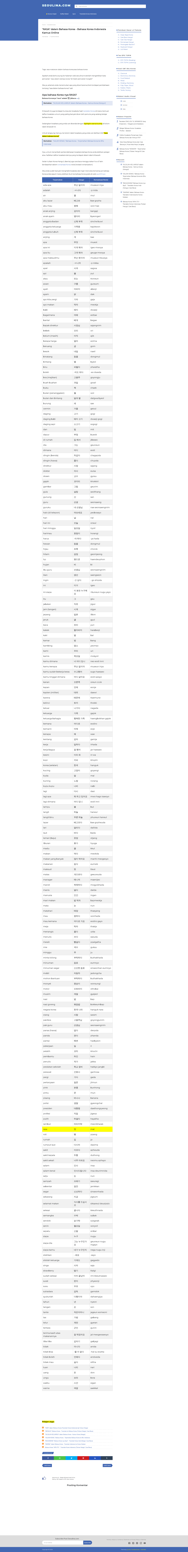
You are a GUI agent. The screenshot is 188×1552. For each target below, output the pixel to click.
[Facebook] (129, 1543)
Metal (122, 81)
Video (124, 109)
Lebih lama (107, 1465)
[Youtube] (144, 1543)
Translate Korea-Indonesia (88, 14)
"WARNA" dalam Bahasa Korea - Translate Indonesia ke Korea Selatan (65, 1444)
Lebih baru (47, 1465)
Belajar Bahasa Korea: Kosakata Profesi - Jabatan (130, 129)
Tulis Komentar (54, 36)
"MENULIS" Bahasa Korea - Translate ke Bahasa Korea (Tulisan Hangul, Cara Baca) (69, 1431)
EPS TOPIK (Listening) (128, 62)
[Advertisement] (77, 52)
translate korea (48, 1453)
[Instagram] (141, 1543)
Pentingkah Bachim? (127, 44)
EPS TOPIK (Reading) (127, 60)
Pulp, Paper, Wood (126, 85)
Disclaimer (127, 1539)
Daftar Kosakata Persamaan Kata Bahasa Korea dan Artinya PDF (131, 136)
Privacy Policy (135, 1539)
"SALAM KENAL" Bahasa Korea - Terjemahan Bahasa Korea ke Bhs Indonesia (67, 1437)
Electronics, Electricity (127, 76)
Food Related (125, 78)
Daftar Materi (64, 14)
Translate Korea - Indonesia (138, 1549)
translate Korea (89, 111)
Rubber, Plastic (125, 88)
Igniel (128, 1549)
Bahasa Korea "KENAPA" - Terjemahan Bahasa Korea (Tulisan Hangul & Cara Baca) (133, 151)
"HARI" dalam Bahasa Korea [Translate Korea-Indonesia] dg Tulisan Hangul (66, 1428)
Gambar (124, 105)
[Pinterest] (137, 1543)
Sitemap (143, 1539)
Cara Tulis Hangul (126, 40)
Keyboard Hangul (126, 47)
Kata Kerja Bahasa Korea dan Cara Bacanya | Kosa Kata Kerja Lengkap (132, 143)
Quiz (74, 14)
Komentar (45, 36)
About (113, 1539)
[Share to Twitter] (71, 1458)
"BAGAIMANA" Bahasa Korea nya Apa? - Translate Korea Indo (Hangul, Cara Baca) (69, 1441)
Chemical (123, 73)
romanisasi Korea (64, 165)
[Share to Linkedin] (95, 1458)
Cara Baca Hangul (126, 37)
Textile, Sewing (125, 90)
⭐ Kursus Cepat (51, 14)
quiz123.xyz (100, 174)
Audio (124, 101)
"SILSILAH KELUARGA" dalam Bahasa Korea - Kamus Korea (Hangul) (79, 103)
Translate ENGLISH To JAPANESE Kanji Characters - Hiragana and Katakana (132, 123)
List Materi (124, 49)
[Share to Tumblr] (107, 1458)
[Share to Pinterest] (83, 1458)
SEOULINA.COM (56, 5)
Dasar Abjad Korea (126, 35)
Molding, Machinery (127, 83)
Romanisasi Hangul (127, 42)
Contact (119, 1539)
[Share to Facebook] (48, 1458)
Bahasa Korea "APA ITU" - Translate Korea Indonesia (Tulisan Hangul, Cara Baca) (68, 1447)
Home (108, 1539)
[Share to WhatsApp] (60, 1458)
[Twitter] (133, 1543)
